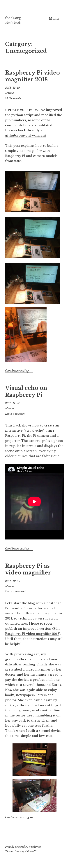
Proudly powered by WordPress (23, 846)
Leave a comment (15, 413)
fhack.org (13, 18)
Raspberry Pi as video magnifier (28, 569)
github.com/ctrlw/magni (25, 135)
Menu (54, 18)
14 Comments (13, 98)
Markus (9, 93)
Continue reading (19, 371)
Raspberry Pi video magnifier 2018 (32, 76)
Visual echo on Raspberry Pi (26, 391)
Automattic (31, 851)
